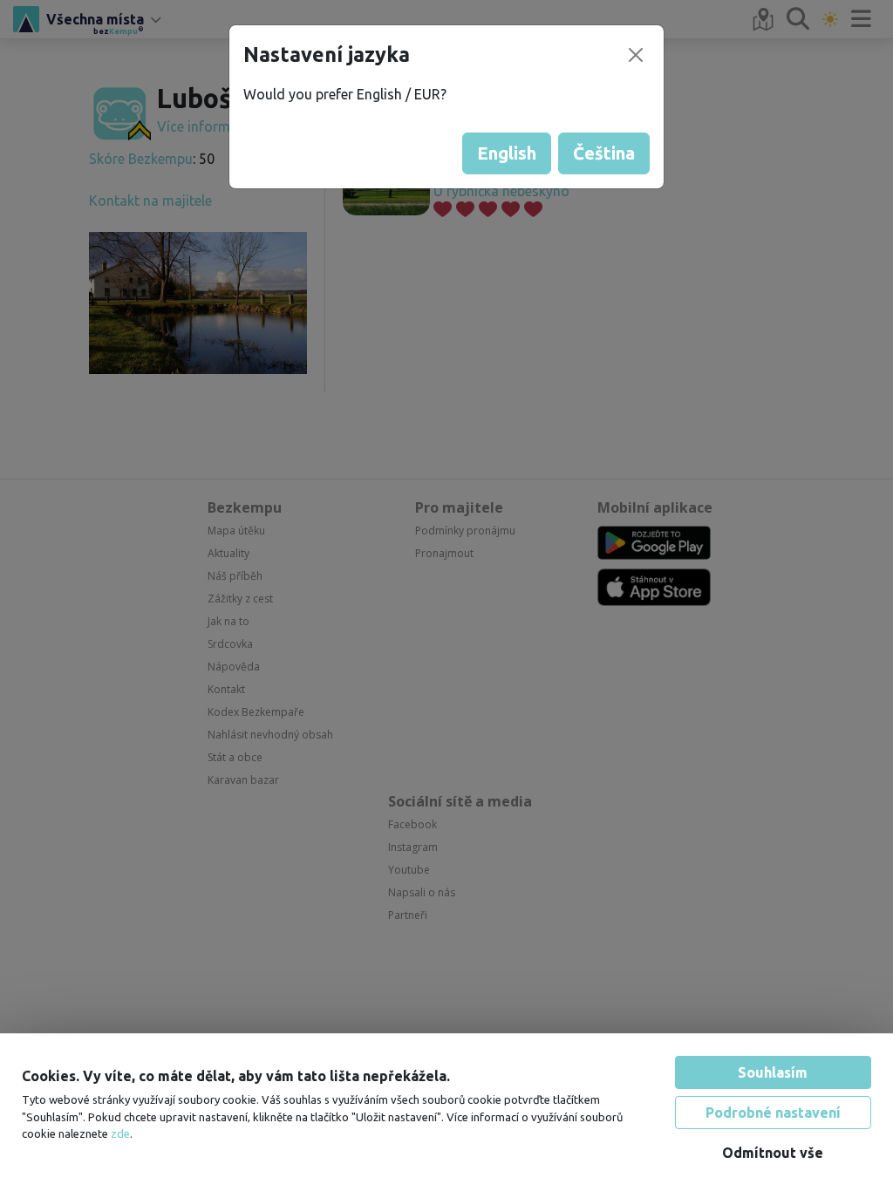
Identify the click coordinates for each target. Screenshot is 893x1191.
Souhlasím (773, 1072)
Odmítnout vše (772, 1152)
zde (120, 1133)
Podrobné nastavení (773, 1112)
